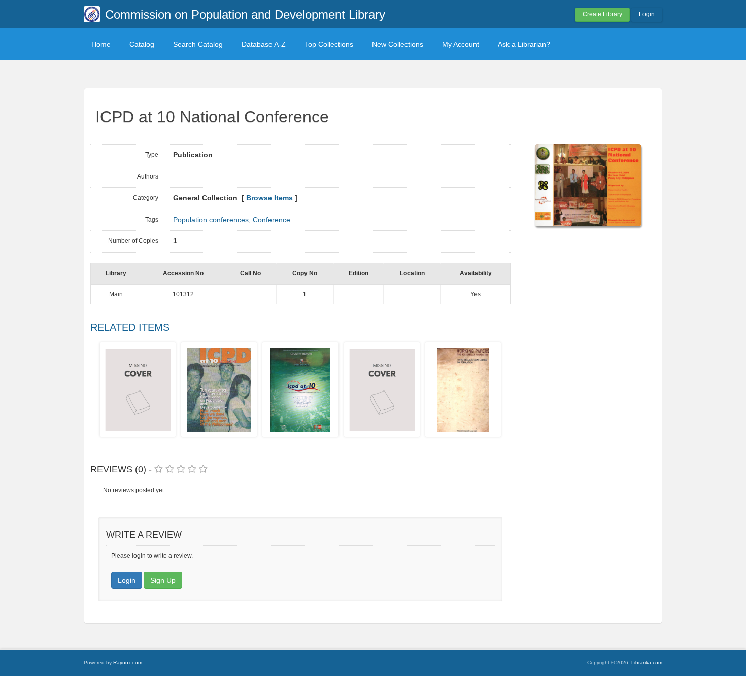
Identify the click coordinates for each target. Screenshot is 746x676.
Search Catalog (198, 44)
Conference (271, 220)
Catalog (141, 44)
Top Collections (328, 44)
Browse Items (269, 198)
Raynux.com (127, 662)
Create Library (602, 14)
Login (647, 14)
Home (101, 44)
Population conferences (211, 220)
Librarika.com (646, 662)
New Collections (397, 44)
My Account (460, 44)
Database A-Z (264, 44)
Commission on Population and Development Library (245, 14)
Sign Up (163, 580)
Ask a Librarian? (524, 44)
